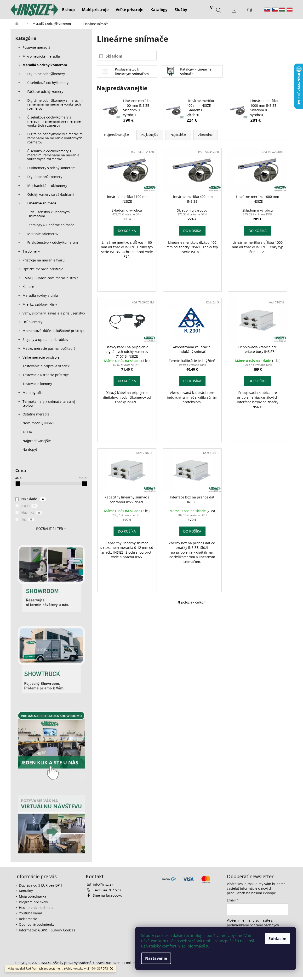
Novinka (30, 512)
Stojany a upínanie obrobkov (45, 339)
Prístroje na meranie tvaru (44, 260)
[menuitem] (68, 9)
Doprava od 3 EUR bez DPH (40, 885)
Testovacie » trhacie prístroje (46, 375)
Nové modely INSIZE (39, 423)
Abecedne (205, 134)
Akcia (28, 505)
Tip (26, 519)
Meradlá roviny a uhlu (40, 295)
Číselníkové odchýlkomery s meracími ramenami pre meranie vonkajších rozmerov (54, 121)
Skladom (114, 56)
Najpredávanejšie (37, 440)
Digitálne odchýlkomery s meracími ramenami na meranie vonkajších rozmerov (55, 104)
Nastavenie (156, 958)
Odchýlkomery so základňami (50, 194)
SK (267, 9)
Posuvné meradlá (36, 47)
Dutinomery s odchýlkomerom (51, 168)
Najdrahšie (178, 134)
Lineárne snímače (41, 203)
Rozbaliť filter (49, 528)
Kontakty (26, 890)
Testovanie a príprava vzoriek (46, 366)
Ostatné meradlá (36, 414)
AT (289, 9)
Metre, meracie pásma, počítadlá (49, 348)
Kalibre (28, 286)
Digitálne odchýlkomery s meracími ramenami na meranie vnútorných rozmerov (55, 138)
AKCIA (27, 432)
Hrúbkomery (32, 322)
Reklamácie (28, 919)
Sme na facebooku (107, 895)
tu (208, 946)
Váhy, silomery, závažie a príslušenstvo (54, 313)
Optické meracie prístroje (43, 269)
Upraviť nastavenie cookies (114, 962)
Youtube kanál (30, 913)
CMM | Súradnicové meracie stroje (51, 278)
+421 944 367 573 (107, 890)
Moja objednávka (32, 896)
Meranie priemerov (42, 233)
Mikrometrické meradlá (41, 56)
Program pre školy (33, 902)
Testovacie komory (37, 383)
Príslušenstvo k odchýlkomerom (52, 242)
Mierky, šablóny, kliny (40, 304)
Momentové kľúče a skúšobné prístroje (54, 330)
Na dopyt (30, 449)
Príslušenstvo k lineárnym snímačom (49, 214)
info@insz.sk (103, 884)
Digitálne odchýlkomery (46, 73)
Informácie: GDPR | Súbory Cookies (47, 930)
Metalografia (33, 392)
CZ (275, 9)
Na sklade (32, 499)
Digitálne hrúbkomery (44, 176)
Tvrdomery (31, 251)
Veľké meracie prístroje (41, 357)
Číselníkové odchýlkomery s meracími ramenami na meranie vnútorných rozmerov (53, 155)
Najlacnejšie (149, 134)
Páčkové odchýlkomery (45, 91)
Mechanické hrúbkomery (47, 185)
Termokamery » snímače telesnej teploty (49, 403)
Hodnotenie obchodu (36, 907)
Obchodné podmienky (36, 924)
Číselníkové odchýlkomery (48, 82)
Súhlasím (277, 938)
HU (282, 9)
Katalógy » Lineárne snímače (51, 225)
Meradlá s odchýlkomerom (45, 65)
